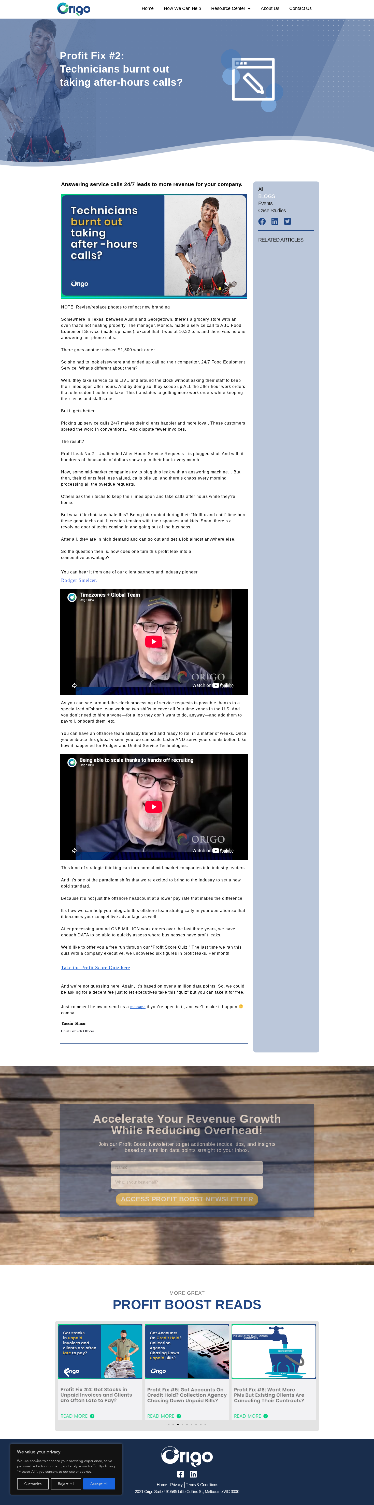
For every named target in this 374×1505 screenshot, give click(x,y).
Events (265, 203)
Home (148, 8)
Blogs (266, 196)
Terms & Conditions (202, 1485)
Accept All (99, 1483)
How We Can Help (182, 8)
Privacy (176, 1485)
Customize (33, 1483)
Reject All (66, 1483)
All (260, 189)
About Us (270, 8)
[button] (67, 1372)
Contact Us (300, 8)
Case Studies (272, 210)
